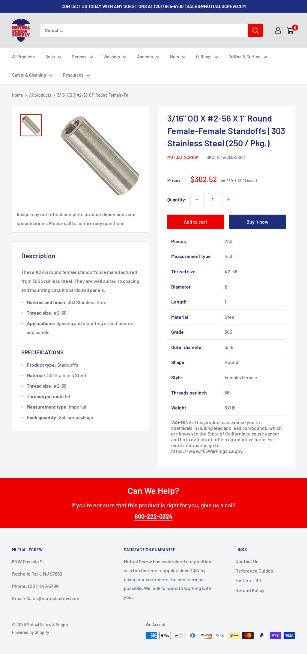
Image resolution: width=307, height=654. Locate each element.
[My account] (278, 30)
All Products (23, 56)
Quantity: (177, 199)
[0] (290, 30)
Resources (73, 75)
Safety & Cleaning (29, 75)
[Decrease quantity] (197, 199)
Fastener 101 (248, 580)
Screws (79, 56)
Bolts (50, 56)
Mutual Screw (182, 157)
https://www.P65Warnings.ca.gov (206, 451)
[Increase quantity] (228, 199)
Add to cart (195, 221)
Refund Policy (249, 590)
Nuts (174, 56)
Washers (111, 56)
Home (17, 95)
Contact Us (246, 561)
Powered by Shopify (30, 632)
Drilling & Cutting (244, 56)
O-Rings (203, 56)
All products (40, 95)
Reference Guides (254, 570)
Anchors (145, 56)
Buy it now (257, 221)
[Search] (255, 30)
